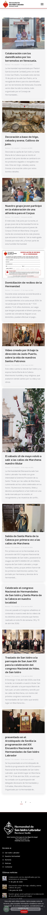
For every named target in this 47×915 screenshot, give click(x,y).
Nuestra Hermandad (12, 856)
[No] (44, 907)
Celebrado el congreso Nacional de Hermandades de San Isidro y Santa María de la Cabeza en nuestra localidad (23, 595)
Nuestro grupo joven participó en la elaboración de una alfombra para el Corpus (23, 209)
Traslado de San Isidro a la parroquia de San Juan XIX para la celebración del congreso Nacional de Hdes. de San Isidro (22, 665)
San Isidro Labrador (12, 853)
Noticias (7, 64)
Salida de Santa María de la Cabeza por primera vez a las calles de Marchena (22, 540)
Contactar (8, 867)
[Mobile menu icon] (42, 4)
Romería (8, 860)
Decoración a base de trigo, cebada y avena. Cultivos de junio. (22, 140)
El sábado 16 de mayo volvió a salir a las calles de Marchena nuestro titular (23, 460)
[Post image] (4, 878)
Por (15, 64)
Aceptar (24, 911)
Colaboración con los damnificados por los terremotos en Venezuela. (21, 57)
